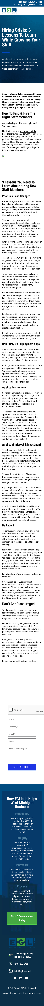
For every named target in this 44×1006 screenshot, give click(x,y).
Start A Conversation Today (22, 918)
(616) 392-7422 (35, 1)
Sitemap (6, 993)
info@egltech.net (22, 971)
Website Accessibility (33, 993)
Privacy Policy (17, 993)
